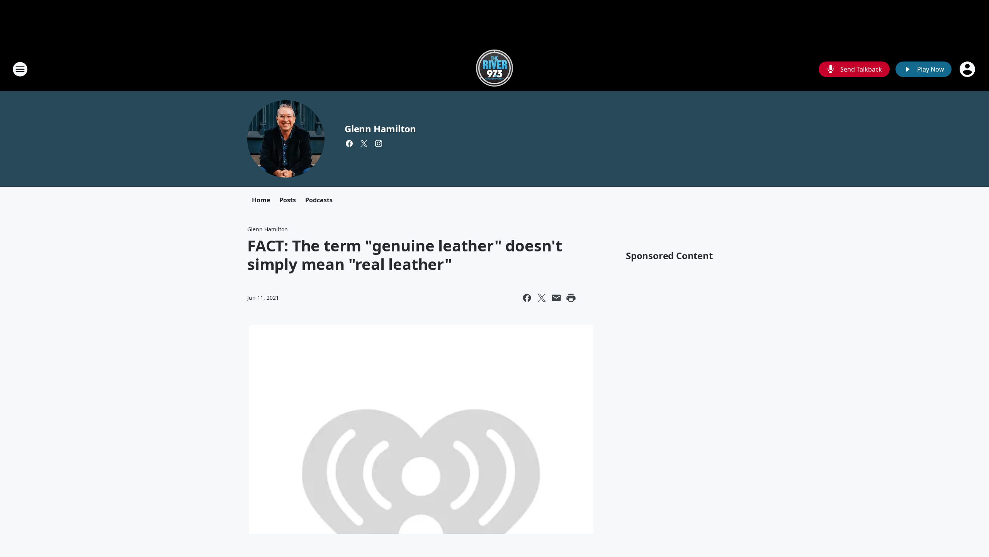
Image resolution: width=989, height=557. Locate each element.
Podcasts (319, 200)
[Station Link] (494, 69)
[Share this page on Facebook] (527, 297)
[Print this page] (571, 297)
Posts (287, 200)
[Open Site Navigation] (20, 69)
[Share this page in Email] (556, 297)
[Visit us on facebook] (349, 143)
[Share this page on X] (541, 297)
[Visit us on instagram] (378, 143)
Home (261, 200)
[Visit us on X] (364, 143)
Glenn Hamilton (380, 128)
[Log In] (968, 69)
